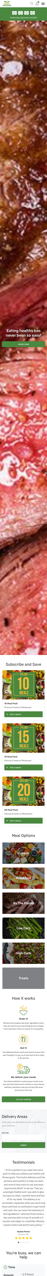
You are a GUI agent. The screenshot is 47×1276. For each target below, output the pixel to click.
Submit (23, 1145)
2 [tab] (20, 1242)
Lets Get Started (23, 1099)
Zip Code (5, 1133)
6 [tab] (27, 1242)
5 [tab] (25, 1242)
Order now (23, 344)
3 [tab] (22, 1242)
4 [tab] (24, 1242)
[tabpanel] (23, 1203)
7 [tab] (29, 1242)
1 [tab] (18, 1242)
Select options (15, 714)
